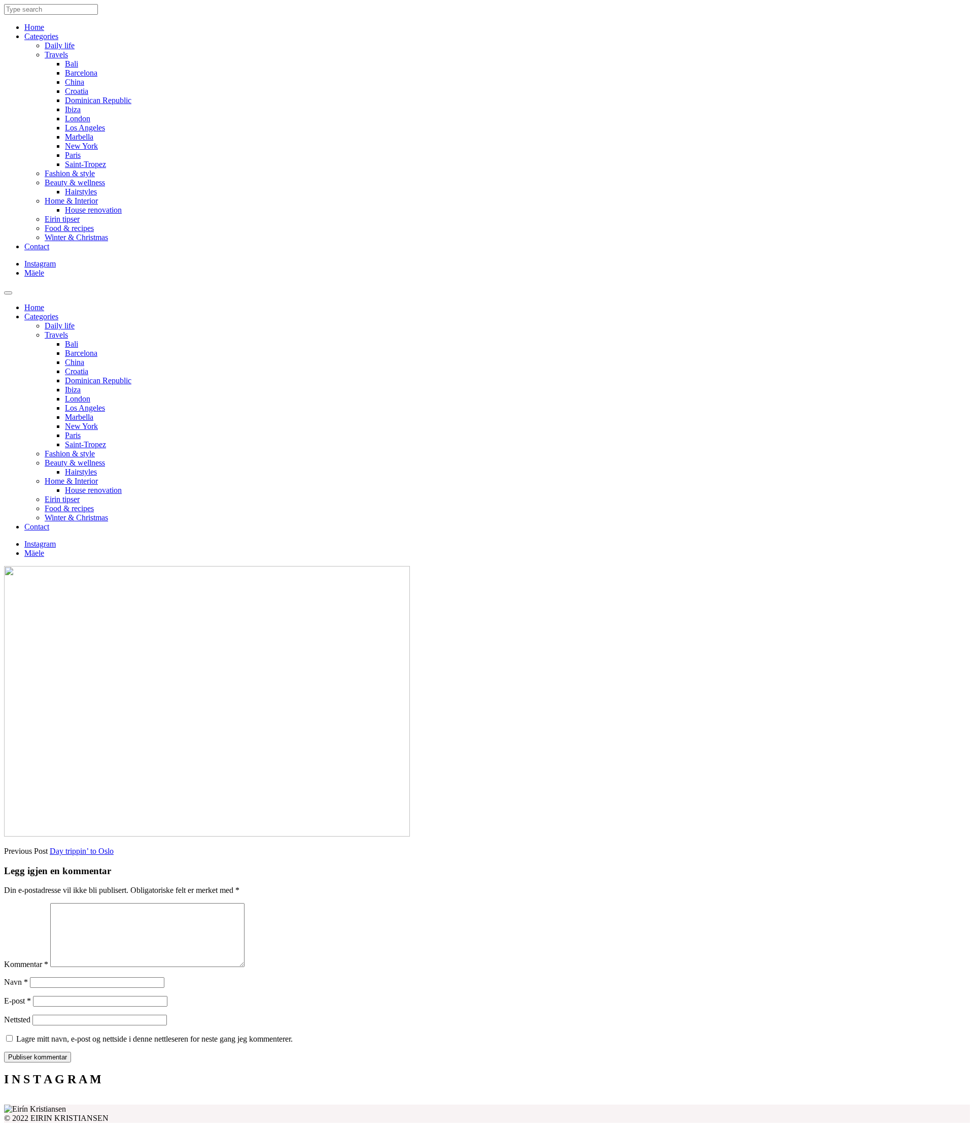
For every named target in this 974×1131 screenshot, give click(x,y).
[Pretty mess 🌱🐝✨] (125, 1100)
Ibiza (73, 109)
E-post (17, 1000)
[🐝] (366, 1100)
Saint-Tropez (85, 164)
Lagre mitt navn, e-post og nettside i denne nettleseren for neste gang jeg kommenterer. (154, 1039)
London (77, 118)
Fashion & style (70, 173)
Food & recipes (69, 228)
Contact (36, 246)
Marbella (79, 136)
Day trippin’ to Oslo (82, 851)
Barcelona (81, 73)
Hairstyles (81, 191)
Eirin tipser (62, 219)
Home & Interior (71, 200)
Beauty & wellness (75, 182)
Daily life (60, 45)
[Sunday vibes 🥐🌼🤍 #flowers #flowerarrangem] (849, 1100)
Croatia (76, 91)
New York (81, 146)
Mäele (34, 273)
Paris (73, 155)
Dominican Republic (98, 100)
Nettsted (17, 1019)
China (74, 82)
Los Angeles (85, 127)
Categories (41, 36)
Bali (71, 63)
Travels (56, 54)
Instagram (40, 263)
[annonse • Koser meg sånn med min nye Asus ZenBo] (607, 1100)
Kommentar (26, 964)
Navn (16, 982)
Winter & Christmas (76, 237)
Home (34, 27)
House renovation (93, 210)
